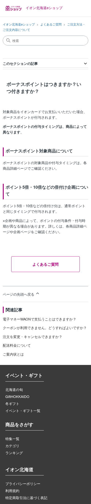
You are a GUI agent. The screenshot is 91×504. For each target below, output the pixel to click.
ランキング (14, 452)
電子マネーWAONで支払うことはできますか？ (39, 318)
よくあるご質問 (51, 24)
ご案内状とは (13, 354)
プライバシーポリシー (22, 483)
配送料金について (17, 345)
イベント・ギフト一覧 (22, 410)
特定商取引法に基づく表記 (26, 497)
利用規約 (12, 490)
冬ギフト (12, 403)
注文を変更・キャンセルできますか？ (32, 336)
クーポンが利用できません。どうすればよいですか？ (45, 327)
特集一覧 (12, 438)
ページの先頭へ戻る (19, 294)
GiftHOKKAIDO (17, 396)
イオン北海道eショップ (19, 24)
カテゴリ (12, 445)
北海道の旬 (14, 389)
